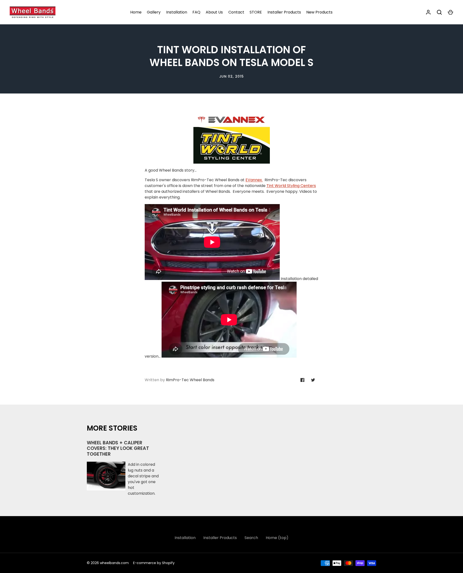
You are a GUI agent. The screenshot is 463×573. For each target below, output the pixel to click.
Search (251, 537)
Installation (176, 12)
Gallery (154, 12)
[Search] (439, 12)
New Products (319, 12)
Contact (236, 12)
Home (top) (277, 537)
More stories (112, 428)
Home (136, 12)
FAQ (196, 12)
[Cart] (450, 12)
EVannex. (254, 180)
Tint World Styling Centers (291, 185)
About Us (214, 12)
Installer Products (284, 12)
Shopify (168, 562)
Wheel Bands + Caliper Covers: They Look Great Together (118, 448)
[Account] (428, 12)
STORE (256, 12)
